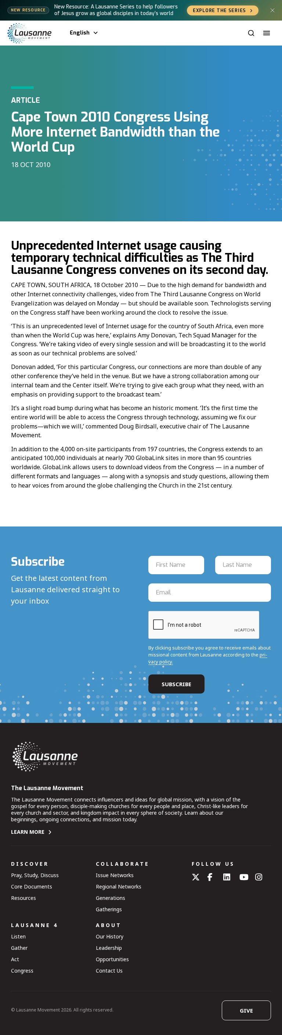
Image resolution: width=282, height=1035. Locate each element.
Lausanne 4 (34, 925)
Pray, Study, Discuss (35, 875)
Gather (19, 947)
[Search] (251, 33)
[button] (266, 33)
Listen (18, 936)
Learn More (27, 831)
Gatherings (109, 909)
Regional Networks (118, 886)
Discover (30, 863)
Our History (109, 936)
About (109, 925)
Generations (110, 897)
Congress (22, 970)
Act (15, 959)
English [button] (80, 32)
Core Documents (31, 886)
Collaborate (122, 863)
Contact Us (109, 970)
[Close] (272, 10)
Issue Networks (115, 875)
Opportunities (112, 959)
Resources (23, 897)
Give (246, 1010)
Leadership (109, 947)
